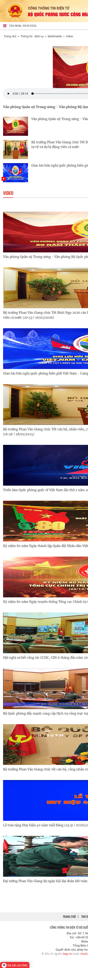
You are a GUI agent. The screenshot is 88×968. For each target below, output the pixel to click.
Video (69, 36)
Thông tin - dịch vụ (32, 36)
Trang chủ (10, 36)
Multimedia (55, 36)
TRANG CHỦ (69, 916)
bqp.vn (67, 954)
